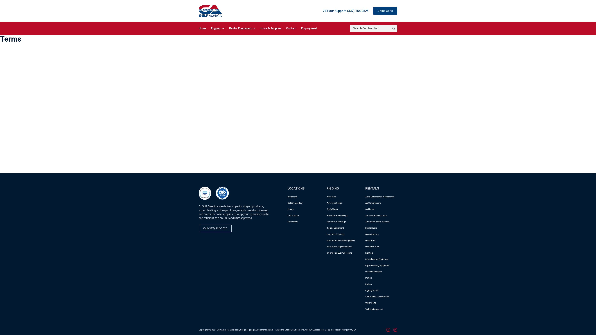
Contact (291, 28)
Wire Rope (331, 196)
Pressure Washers (373, 271)
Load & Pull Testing (335, 234)
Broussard (292, 196)
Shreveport (293, 221)
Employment (309, 28)
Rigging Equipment (335, 228)
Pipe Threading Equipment (377, 265)
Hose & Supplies (270, 28)
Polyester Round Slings (337, 215)
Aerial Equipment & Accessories (379, 196)
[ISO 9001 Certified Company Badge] (222, 192)
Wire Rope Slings (334, 203)
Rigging (215, 28)
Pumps (368, 278)
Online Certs (385, 10)
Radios (368, 284)
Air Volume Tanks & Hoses (377, 221)
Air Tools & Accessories (376, 215)
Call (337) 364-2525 (215, 228)
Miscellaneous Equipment (377, 259)
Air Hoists (369, 209)
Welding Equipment (374, 309)
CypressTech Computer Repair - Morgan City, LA (334, 329)
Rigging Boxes (372, 290)
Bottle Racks (371, 228)
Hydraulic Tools (372, 246)
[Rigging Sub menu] (223, 28)
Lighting (369, 253)
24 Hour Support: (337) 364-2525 (345, 11)
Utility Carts (370, 303)
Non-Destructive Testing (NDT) (341, 240)
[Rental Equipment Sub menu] (254, 28)
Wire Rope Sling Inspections (339, 246)
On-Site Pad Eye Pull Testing (339, 253)
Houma (291, 209)
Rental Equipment (240, 28)
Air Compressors (373, 203)
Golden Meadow (295, 203)
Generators (370, 240)
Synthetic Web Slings (336, 221)
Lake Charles (293, 215)
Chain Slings (332, 209)
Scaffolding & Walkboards (377, 296)
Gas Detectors (372, 234)
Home (202, 28)
